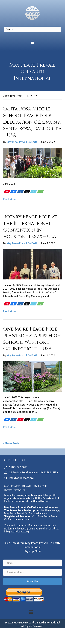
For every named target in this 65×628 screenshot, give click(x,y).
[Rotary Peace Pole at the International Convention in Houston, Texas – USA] (32, 264)
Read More (9, 199)
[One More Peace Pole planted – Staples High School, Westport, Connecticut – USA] (32, 376)
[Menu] (32, 42)
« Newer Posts (11, 443)
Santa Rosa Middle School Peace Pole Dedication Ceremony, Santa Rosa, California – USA (32, 122)
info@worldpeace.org (21, 478)
